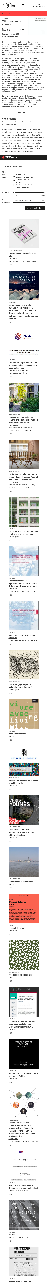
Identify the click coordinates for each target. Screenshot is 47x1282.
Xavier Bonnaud (14, 430)
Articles (12, 360)
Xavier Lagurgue (25, 430)
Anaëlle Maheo (13, 1029)
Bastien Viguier (14, 373)
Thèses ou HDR (14, 1120)
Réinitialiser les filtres (35, 208)
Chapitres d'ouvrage (16, 250)
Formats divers (14, 414)
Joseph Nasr (13, 318)
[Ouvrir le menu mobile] (23, 5)
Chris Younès (6, 24)
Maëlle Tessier (27, 428)
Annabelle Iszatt (14, 370)
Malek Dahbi (24, 370)
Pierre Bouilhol (13, 258)
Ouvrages (5, 18)
